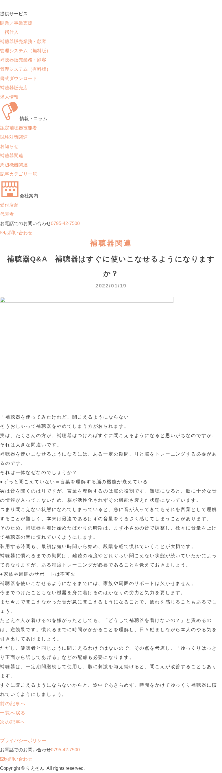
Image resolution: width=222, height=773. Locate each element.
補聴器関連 (11, 155)
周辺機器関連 (14, 164)
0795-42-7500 (65, 223)
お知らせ (9, 146)
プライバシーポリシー (23, 740)
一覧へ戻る (13, 712)
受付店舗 (9, 204)
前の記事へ (13, 703)
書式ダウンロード (18, 78)
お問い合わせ (18, 232)
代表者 (7, 214)
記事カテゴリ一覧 (18, 174)
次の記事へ (13, 722)
